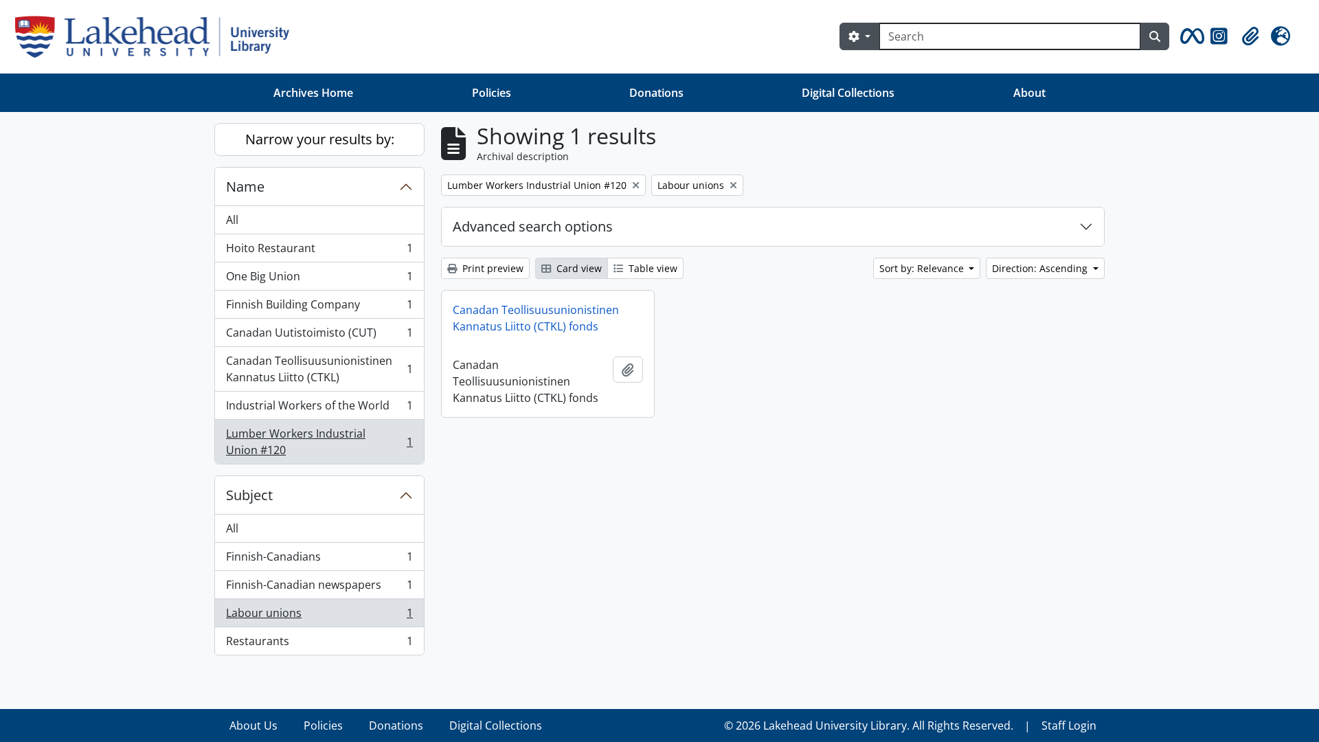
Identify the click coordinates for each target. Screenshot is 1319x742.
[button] (1190, 36)
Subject (249, 495)
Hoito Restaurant (319, 251)
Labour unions (319, 616)
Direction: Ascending (1041, 268)
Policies (491, 92)
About (1029, 92)
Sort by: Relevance (923, 268)
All (232, 219)
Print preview (491, 268)
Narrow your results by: (319, 139)
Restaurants (319, 644)
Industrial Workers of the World (319, 409)
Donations (656, 92)
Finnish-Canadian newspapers (319, 588)
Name (245, 186)
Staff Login (1068, 725)
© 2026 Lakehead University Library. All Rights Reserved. (868, 725)
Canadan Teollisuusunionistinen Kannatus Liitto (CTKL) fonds (536, 318)
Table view (651, 268)
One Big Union (319, 280)
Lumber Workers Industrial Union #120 (319, 442)
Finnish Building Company (319, 308)
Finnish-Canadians (319, 560)
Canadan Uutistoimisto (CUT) (319, 336)
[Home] (157, 36)
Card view (578, 268)
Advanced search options (533, 226)
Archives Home (313, 92)
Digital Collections (848, 92)
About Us (253, 725)
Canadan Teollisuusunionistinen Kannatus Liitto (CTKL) (319, 369)
